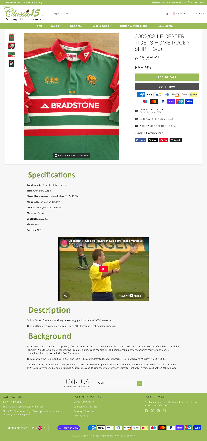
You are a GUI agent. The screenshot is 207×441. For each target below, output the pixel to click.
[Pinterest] (158, 410)
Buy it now (167, 86)
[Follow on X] (152, 410)
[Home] (24, 13)
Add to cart (167, 77)
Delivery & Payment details (149, 132)
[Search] (167, 14)
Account (188, 14)
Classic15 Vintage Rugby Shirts (97, 435)
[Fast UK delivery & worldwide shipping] (22, 2)
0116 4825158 (197, 2)
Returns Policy (81, 415)
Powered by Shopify (124, 435)
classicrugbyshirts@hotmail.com (170, 2)
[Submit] (139, 383)
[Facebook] (146, 410)
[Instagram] (164, 410)
